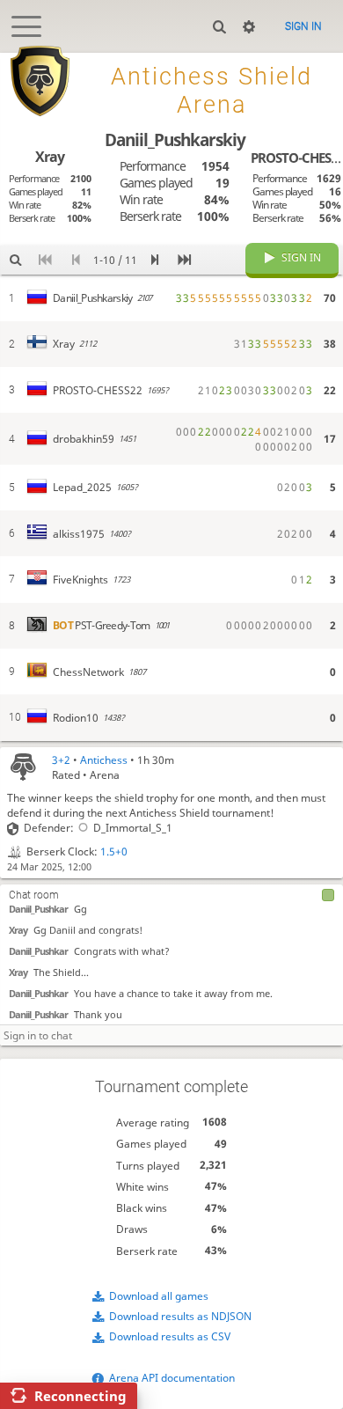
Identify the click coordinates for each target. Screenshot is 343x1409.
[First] (45, 260)
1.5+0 (114, 851)
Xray (18, 929)
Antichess (104, 759)
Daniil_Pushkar (38, 908)
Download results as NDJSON (180, 1316)
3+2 (61, 759)
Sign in (303, 26)
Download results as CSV (169, 1336)
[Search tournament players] (15, 260)
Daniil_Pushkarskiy (175, 139)
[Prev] (76, 260)
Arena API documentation (172, 1377)
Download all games (158, 1295)
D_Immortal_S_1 (132, 827)
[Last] (185, 260)
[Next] (154, 260)
